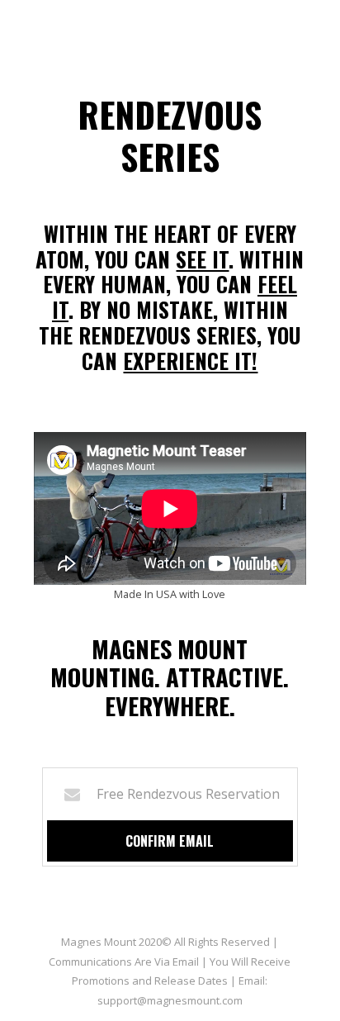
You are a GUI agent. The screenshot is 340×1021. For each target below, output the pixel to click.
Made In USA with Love (169, 593)
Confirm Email (169, 841)
